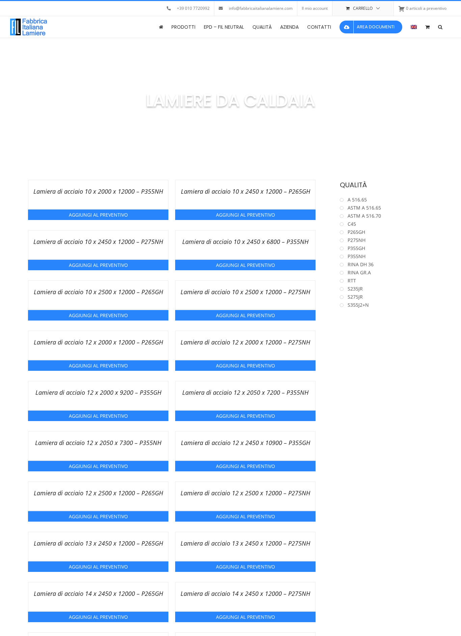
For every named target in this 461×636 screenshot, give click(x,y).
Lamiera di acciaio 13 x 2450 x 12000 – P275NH (245, 543)
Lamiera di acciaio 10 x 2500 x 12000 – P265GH (98, 292)
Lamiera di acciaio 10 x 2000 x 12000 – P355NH (98, 191)
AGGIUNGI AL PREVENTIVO (98, 215)
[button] (440, 27)
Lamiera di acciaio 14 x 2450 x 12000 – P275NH (245, 593)
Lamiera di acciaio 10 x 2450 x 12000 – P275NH (98, 242)
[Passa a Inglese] (414, 27)
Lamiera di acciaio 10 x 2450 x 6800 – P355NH (245, 242)
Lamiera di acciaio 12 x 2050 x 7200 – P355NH (245, 392)
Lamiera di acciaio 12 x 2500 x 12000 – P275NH (245, 493)
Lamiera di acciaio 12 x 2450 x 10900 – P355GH (245, 443)
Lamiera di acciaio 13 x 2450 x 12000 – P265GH (98, 543)
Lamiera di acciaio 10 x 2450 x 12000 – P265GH (245, 191)
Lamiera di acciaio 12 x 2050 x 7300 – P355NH (98, 443)
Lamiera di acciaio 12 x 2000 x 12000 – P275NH (245, 342)
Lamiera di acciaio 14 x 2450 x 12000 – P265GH (98, 593)
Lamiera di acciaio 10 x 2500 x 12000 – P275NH (245, 292)
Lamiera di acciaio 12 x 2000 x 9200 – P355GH (98, 392)
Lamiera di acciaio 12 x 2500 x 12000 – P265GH (98, 493)
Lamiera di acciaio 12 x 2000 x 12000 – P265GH (98, 342)
